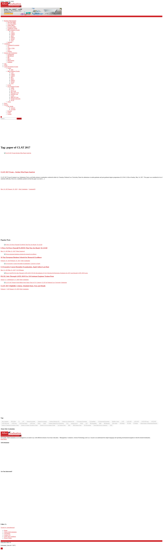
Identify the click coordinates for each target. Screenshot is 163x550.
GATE (9, 85)
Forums (6, 105)
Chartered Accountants (42, 421)
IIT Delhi (129, 423)
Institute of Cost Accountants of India (47, 425)
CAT (12, 31)
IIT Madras (135, 423)
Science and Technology (10, 53)
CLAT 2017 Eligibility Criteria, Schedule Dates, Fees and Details (23, 286)
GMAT (13, 34)
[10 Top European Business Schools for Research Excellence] (81, 254)
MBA (69, 425)
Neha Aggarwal (20, 251)
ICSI (87, 423)
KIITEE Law (14, 94)
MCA (9, 59)
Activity (13, 108)
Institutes (9, 42)
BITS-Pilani (13, 421)
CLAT (12, 89)
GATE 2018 (129, 421)
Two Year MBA (11, 24)
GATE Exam (14, 423)
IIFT (12, 77)
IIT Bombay (122, 423)
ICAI (67, 423)
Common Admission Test (54, 421)
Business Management (10, 20)
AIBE (12, 88)
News (5, 103)
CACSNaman (20, 270)
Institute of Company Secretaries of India (29, 425)
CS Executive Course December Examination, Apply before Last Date (25, 267)
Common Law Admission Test (68, 421)
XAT (12, 40)
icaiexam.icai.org (74, 423)
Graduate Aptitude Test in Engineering (56, 423)
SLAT (12, 100)
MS (8, 57)
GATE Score (32, 423)
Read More (4, 439)
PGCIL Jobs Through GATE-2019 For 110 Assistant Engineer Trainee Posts (27, 276)
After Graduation (23, 189)
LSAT (12, 95)
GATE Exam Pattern (23, 423)
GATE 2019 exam (145, 421)
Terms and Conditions (10, 536)
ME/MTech (10, 56)
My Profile (10, 106)
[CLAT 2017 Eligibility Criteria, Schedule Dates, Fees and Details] (81, 282)
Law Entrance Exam (62, 425)
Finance (9, 51)
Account (13, 109)
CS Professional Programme (103, 421)
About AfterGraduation (10, 532)
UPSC (6, 65)
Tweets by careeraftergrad (8, 527)
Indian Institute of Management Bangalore (148, 423)
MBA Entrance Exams (13, 30)
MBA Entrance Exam (77, 425)
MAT (12, 36)
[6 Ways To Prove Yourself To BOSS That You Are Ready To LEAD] (81, 244)
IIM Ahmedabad (93, 423)
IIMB (100, 423)
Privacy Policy (8, 538)
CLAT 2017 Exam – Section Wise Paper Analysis (18, 172)
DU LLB (13, 91)
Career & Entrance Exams (11, 66)
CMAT (13, 33)
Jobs (12, 69)
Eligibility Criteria (115, 421)
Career (9, 68)
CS (8, 46)
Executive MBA (11, 27)
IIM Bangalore (107, 423)
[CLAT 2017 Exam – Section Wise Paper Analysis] (81, 153)
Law (5, 63)
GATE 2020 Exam (5, 423)
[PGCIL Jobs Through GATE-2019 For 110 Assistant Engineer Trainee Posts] (81, 273)
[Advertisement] (81, 132)
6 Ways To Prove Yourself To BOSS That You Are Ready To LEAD (24, 248)
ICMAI (81, 423)
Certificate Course (12, 28)
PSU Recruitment (87, 425)
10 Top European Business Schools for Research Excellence (21, 257)
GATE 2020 (153, 421)
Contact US (7, 535)
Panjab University (15, 98)
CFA (8, 50)
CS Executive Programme (82, 421)
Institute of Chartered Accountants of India (10, 425)
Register (9, 111)
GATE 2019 (136, 421)
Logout (9, 114)
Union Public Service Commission (100, 425)
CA (19, 421)
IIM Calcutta (114, 423)
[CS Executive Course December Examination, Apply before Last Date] (81, 263)
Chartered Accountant (13, 45)
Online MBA (11, 25)
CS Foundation (92, 421)
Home (5, 530)
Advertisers (7, 533)
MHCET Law (15, 97)
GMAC (39, 423)
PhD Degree (10, 60)
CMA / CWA (11, 48)
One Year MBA (11, 22)
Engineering (10, 54)
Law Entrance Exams (13, 86)
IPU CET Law (15, 92)
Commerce (7, 43)
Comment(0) (32, 189)
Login (9, 112)
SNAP (12, 39)
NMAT (13, 37)
